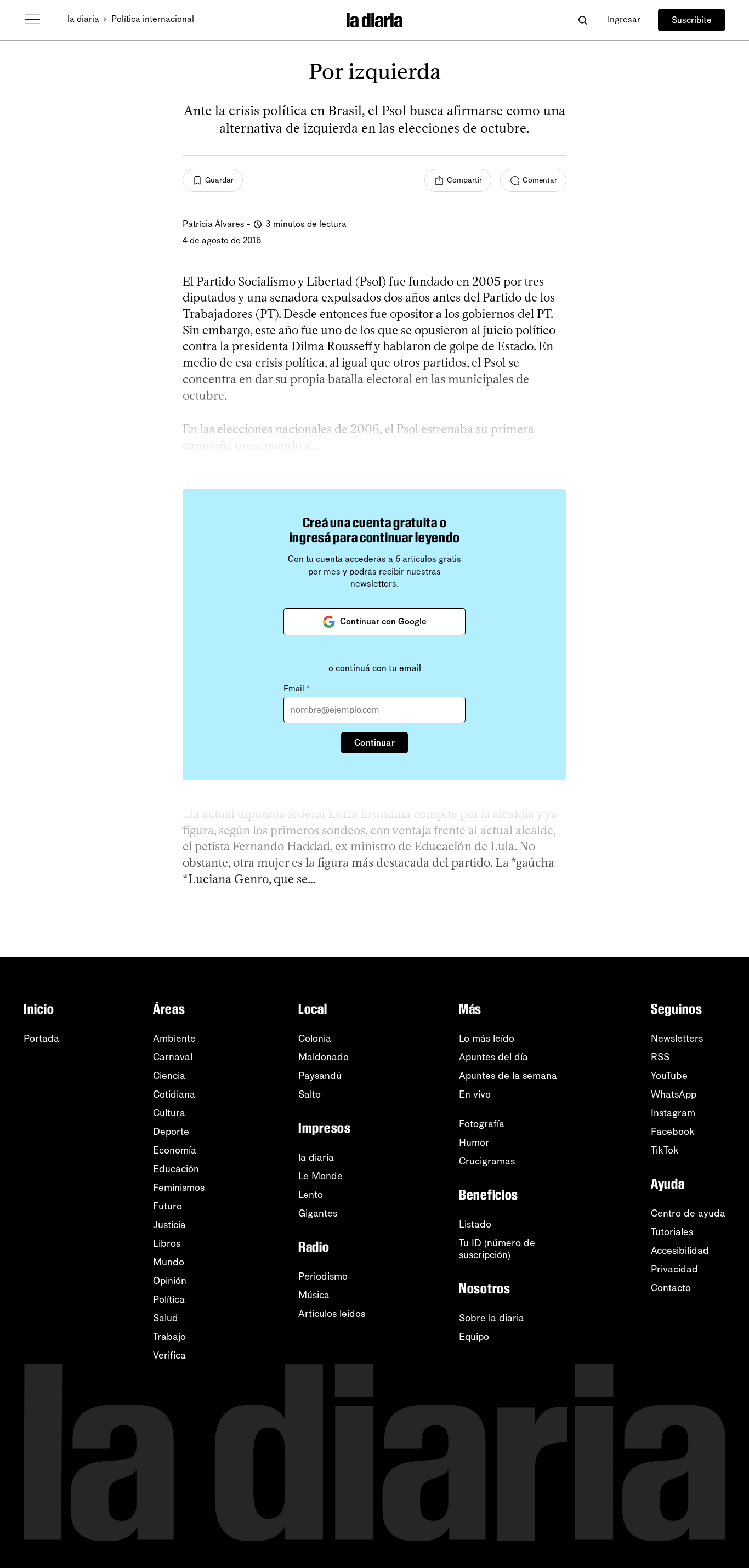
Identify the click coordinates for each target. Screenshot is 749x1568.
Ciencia (169, 1076)
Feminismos (179, 1187)
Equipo (474, 1337)
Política (169, 1299)
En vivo (475, 1094)
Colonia (314, 1038)
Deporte (171, 1132)
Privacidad (674, 1269)
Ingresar (624, 19)
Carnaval (172, 1057)
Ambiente (174, 1038)
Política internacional (152, 19)
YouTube (669, 1076)
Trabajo (169, 1337)
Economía (174, 1150)
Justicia (169, 1225)
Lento (310, 1195)
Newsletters (677, 1038)
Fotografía (481, 1124)
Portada (41, 1038)
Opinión (169, 1281)
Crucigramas (487, 1161)
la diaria (83, 19)
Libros (166, 1243)
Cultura (169, 1113)
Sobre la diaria (491, 1318)
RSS (660, 1057)
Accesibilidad (680, 1251)
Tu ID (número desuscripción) (497, 1249)
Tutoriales (672, 1232)
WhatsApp (673, 1094)
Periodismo (323, 1276)
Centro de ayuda (688, 1213)
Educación (176, 1169)
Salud (165, 1318)
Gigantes (317, 1213)
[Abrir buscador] (582, 20)
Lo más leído (486, 1038)
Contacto (671, 1288)
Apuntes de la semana (508, 1076)
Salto (309, 1094)
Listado (475, 1224)
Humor (474, 1143)
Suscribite (692, 20)
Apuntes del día (493, 1057)
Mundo (168, 1262)
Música (314, 1295)
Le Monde (320, 1176)
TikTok (665, 1150)
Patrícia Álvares (214, 224)
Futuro (167, 1206)
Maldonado (323, 1057)
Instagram (673, 1113)
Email (296, 689)
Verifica (169, 1355)
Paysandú (320, 1076)
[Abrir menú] (32, 20)
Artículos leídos (331, 1314)
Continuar (374, 742)
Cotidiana (174, 1094)
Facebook (673, 1132)
